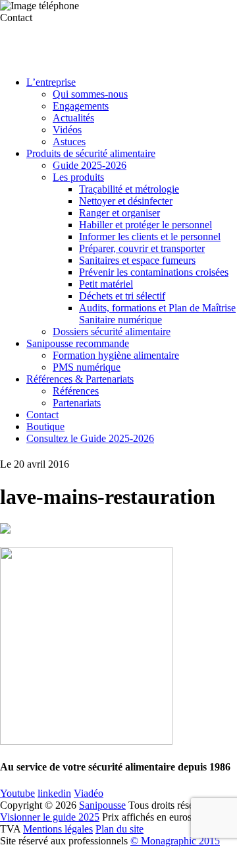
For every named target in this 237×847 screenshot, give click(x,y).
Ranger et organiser (119, 212)
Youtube (17, 793)
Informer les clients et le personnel (150, 236)
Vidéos (67, 129)
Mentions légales (58, 828)
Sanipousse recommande (77, 343)
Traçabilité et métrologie (129, 189)
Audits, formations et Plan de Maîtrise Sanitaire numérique (157, 313)
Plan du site (119, 828)
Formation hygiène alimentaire (116, 355)
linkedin (54, 793)
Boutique (45, 426)
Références (76, 390)
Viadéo (88, 793)
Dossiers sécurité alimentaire (112, 331)
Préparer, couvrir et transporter (142, 248)
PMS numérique (86, 367)
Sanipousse (102, 805)
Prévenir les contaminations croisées (153, 272)
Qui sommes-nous (90, 94)
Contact (42, 414)
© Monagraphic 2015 (175, 840)
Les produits (78, 177)
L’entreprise (51, 82)
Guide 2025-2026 (89, 165)
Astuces (69, 141)
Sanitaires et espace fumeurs (137, 260)
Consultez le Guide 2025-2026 (90, 438)
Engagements (81, 105)
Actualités (73, 117)
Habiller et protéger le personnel (145, 224)
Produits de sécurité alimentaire (90, 153)
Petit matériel (106, 284)
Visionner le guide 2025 (49, 817)
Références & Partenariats (80, 379)
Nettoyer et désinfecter (125, 200)
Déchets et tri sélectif (122, 295)
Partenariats (77, 402)
